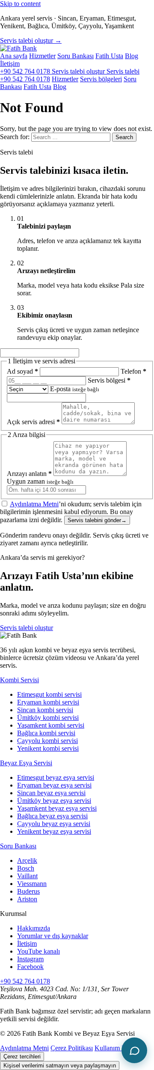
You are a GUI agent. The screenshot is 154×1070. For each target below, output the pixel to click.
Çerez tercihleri (22, 1056)
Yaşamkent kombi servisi (50, 725)
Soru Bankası (75, 55)
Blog (131, 55)
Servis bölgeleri (101, 79)
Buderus (28, 891)
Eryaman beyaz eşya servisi (54, 785)
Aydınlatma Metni (34, 504)
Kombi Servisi (19, 680)
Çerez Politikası (71, 1048)
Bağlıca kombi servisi (46, 733)
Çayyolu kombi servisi (47, 740)
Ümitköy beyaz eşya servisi (54, 800)
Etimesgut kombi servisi (49, 694)
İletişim (10, 63)
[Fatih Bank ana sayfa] (18, 48)
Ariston (27, 899)
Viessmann (32, 883)
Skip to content (20, 3)
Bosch (25, 868)
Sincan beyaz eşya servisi (51, 793)
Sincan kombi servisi (45, 709)
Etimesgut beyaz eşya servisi (55, 777)
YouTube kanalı (38, 951)
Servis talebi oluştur (26, 627)
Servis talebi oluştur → (31, 40)
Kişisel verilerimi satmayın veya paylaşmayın (59, 1065)
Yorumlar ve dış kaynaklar (52, 935)
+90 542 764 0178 (26, 71)
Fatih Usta (109, 55)
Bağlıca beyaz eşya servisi (52, 816)
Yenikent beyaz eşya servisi (54, 831)
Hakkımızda (33, 928)
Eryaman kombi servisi (48, 702)
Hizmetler (42, 55)
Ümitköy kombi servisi (48, 717)
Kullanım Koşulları (120, 1048)
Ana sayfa (13, 55)
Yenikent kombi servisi (48, 748)
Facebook (30, 966)
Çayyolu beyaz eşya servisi (53, 823)
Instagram (30, 959)
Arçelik (27, 860)
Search (124, 137)
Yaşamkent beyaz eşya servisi (57, 808)
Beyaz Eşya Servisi (26, 763)
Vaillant (27, 876)
